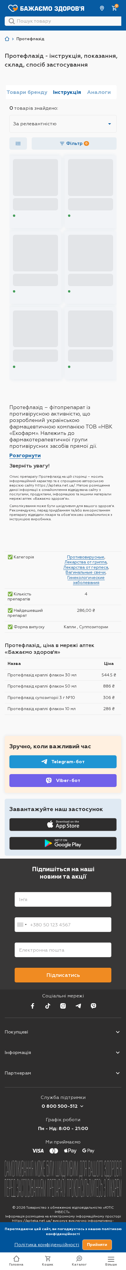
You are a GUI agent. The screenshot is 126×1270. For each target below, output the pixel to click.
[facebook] (32, 1006)
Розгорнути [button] (25, 455)
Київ (102, 8)
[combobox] (21, 925)
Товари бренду (26, 92)
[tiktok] (47, 1006)
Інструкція (67, 92)
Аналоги (99, 92)
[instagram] (63, 1006)
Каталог (79, 1264)
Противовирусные (85, 557)
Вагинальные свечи (85, 572)
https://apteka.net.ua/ (32, 1221)
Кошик (47, 1264)
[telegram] (78, 1006)
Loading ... (25, 215)
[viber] (93, 1006)
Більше (111, 1264)
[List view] (18, 143)
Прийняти (97, 1244)
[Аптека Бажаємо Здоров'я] (7, 39)
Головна (16, 1264)
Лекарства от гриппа (85, 562)
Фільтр (77, 143)
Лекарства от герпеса (85, 567)
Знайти (11, 21)
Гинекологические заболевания (86, 580)
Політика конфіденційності (46, 1244)
